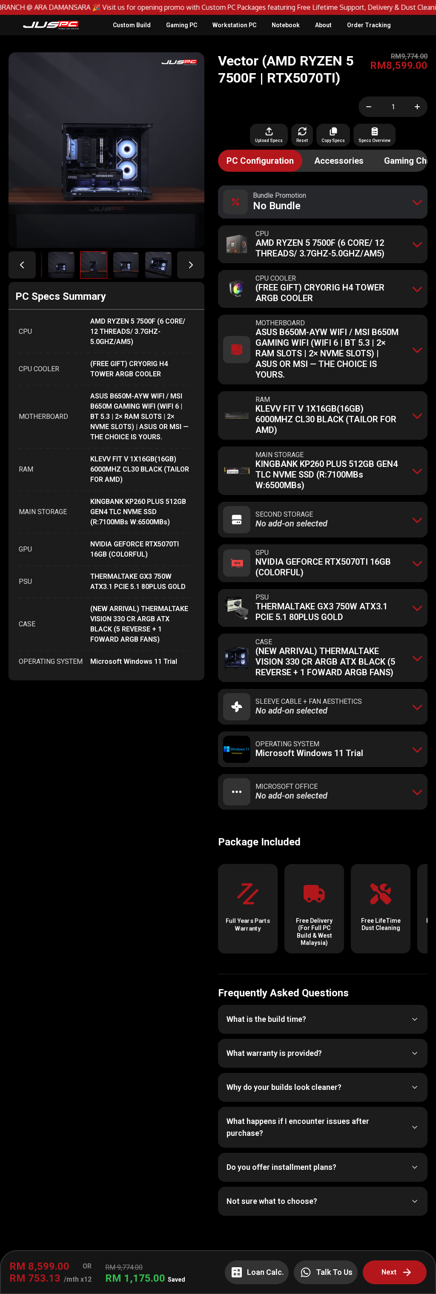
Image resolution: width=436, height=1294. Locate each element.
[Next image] (190, 265)
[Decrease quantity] (367, 107)
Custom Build (132, 25)
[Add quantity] (418, 107)
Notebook (286, 25)
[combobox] (322, 202)
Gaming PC (181, 25)
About (323, 25)
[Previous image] (22, 265)
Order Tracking (369, 25)
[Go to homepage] (51, 25)
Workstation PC (234, 25)
